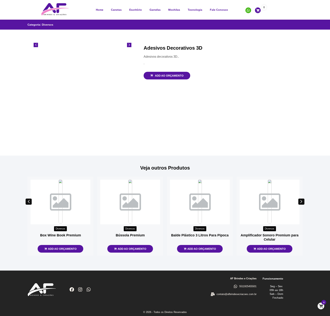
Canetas (116, 9)
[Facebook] (72, 289)
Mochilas (174, 9)
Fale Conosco (219, 9)
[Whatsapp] (88, 289)
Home (99, 9)
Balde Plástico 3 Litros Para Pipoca (200, 235)
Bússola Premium (130, 235)
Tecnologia (195, 9)
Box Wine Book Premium (60, 235)
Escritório (135, 9)
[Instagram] (80, 289)
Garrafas (155, 9)
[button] (29, 202)
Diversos (47, 24)
